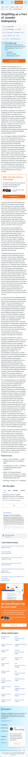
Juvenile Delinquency (17, 9)
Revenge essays (5, 636)
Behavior (10, 35)
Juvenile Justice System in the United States (12, 546)
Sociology (12, 7)
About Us (3, 739)
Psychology (10, 32)
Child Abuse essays (6, 700)
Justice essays (5, 650)
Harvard (15, 490)
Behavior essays (5, 671)
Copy (14, 505)
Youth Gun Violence (6, 551)
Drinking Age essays (20, 678)
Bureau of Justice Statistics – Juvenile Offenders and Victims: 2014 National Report (14, 461)
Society (17, 7)
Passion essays (5, 663)
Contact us (4, 742)
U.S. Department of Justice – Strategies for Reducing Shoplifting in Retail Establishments (14, 467)
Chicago (22, 490)
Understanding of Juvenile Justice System (12, 557)
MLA (9, 490)
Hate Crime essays (19, 700)
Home (2, 7)
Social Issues (17, 32)
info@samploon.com (6, 720)
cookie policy (13, 755)
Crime (10, 9)
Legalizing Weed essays (21, 644)
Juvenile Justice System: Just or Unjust (11, 563)
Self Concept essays (20, 694)
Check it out (17, 743)
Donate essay (4, 728)
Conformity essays (6, 686)
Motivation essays (5, 694)
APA (5, 490)
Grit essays (4, 657)
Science (7, 7)
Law (7, 9)
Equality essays (18, 657)
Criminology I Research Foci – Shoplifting (14, 480)
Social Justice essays (6, 644)
